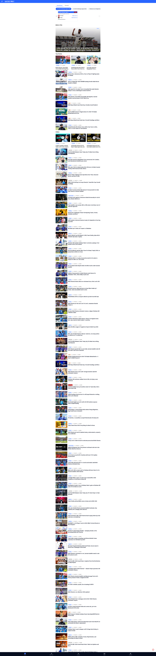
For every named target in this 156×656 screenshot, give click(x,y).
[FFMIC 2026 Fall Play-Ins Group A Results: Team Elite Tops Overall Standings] (61, 182)
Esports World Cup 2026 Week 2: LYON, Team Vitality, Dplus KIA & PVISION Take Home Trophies (84, 236)
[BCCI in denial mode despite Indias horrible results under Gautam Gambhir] (61, 265)
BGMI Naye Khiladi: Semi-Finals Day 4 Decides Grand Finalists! (83, 105)
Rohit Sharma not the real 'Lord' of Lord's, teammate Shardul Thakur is (83, 304)
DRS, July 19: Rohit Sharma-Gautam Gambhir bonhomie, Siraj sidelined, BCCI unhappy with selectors (82, 508)
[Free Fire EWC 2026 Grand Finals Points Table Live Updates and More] (61, 644)
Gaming (70, 72)
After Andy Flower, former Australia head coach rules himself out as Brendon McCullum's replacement (84, 622)
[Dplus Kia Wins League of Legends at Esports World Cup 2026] (61, 326)
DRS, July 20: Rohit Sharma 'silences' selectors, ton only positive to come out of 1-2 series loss (83, 334)
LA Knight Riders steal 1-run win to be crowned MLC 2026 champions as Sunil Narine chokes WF (82, 478)
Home (25, 654)
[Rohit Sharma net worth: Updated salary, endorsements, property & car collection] (61, 432)
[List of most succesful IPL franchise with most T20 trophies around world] (61, 454)
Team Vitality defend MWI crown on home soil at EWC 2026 (82, 501)
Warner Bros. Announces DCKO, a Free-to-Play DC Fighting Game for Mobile (83, 74)
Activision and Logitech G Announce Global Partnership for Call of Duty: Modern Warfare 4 (84, 198)
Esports (70, 79)
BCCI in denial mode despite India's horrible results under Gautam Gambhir (84, 266)
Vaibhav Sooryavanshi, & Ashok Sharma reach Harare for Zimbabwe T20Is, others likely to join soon (82, 273)
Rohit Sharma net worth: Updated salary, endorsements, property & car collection (84, 433)
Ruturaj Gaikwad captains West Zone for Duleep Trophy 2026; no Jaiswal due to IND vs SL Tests (84, 251)
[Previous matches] (57, 16)
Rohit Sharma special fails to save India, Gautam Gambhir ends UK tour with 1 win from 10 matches (84, 349)
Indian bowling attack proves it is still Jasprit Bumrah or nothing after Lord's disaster (83, 395)
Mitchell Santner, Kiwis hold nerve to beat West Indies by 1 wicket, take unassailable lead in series (82, 289)
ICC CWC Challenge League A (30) (63, 8)
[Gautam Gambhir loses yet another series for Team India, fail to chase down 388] (61, 386)
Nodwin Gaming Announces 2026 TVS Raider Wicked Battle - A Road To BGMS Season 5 (83, 357)
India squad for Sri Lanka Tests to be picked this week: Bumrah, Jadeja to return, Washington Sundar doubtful (78, 49)
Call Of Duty (70, 195)
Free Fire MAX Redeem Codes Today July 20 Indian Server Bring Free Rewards (83, 342)
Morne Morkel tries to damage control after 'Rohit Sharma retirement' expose (82, 599)
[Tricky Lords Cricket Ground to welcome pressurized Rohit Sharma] (61, 439)
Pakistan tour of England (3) (95, 8)
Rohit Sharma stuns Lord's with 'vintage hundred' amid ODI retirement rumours (82, 372)
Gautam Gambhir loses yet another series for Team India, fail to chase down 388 (83, 387)
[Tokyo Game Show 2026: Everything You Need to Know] (61, 424)
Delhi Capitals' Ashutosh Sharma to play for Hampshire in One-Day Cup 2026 (84, 220)
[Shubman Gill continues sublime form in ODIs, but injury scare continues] (61, 379)
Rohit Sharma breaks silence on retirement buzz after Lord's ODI (84, 281)
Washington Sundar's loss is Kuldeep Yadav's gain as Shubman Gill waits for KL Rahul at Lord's (84, 486)
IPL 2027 (78, 654)
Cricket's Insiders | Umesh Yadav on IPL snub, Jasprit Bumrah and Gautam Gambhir (63, 146)
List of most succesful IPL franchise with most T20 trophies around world (82, 455)
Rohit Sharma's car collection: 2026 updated (79, 592)
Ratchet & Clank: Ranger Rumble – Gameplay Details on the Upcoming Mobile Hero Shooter (82, 531)
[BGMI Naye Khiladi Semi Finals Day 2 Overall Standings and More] (61, 364)
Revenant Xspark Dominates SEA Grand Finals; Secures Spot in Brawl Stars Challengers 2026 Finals (83, 546)
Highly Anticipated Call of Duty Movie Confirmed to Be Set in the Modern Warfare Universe (83, 448)
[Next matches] (99, 16)
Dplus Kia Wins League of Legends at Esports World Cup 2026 (83, 327)
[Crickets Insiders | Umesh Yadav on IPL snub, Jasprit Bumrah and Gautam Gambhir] (63, 138)
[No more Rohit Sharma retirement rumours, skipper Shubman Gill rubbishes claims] (61, 311)
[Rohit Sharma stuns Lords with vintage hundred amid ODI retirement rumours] (61, 371)
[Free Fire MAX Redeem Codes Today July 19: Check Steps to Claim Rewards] (61, 492)
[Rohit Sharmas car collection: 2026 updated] (61, 591)
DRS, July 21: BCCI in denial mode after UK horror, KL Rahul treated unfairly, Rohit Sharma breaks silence (84, 167)
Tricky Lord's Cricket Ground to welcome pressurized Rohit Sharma (84, 440)
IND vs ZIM (51, 654)
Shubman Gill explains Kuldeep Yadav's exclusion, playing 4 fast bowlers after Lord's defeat (83, 243)
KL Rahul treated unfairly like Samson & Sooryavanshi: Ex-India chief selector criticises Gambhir (83, 190)
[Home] (10, 1)
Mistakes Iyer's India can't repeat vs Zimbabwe (79, 228)
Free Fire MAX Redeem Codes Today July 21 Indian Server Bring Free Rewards (83, 152)
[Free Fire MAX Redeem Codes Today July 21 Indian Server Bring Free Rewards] (61, 151)
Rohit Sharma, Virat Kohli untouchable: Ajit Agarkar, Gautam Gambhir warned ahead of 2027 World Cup (62, 68)
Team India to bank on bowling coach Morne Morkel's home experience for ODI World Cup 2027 (82, 539)
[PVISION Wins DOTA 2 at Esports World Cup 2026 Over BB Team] (61, 295)
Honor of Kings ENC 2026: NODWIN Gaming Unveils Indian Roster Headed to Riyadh (83, 82)
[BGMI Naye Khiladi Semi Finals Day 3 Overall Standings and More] (61, 119)
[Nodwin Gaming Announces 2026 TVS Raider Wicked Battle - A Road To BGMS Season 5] (61, 356)
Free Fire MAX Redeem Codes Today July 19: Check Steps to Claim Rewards (84, 493)
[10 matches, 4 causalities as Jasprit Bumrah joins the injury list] (61, 417)
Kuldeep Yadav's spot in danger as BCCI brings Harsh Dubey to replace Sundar (83, 629)
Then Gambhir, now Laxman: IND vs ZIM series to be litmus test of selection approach (84, 205)
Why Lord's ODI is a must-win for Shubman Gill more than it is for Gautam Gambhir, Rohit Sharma (84, 470)
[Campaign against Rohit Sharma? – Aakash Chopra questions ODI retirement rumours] (61, 568)
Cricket (98, 28)
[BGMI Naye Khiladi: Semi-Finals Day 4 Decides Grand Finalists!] (61, 104)
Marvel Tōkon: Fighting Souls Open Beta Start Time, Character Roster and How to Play (83, 175)
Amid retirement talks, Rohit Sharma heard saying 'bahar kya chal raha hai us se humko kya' (84, 516)
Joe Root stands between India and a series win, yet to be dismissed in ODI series (82, 607)
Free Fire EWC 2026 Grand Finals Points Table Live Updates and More (83, 645)
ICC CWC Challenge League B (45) (80, 8)
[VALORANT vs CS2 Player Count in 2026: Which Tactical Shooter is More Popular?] (61, 523)
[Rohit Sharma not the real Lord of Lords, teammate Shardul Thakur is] (61, 303)
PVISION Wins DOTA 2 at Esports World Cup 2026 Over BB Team (83, 296)
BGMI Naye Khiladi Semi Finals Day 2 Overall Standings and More (83, 364)
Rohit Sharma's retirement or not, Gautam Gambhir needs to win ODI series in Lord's (83, 554)
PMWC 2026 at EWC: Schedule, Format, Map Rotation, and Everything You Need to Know (82, 637)
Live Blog (70, 385)
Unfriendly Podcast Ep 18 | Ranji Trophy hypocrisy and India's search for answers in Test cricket (78, 146)
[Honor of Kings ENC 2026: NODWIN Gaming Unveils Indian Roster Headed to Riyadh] (61, 81)
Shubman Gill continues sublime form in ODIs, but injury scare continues (83, 379)
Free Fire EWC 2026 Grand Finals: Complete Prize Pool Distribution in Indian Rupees (84, 561)
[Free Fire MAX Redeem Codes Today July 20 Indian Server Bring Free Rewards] (61, 341)
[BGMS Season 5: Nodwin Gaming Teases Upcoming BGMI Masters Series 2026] (61, 614)
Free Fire (70, 150)
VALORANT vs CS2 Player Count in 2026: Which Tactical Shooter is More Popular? (84, 523)
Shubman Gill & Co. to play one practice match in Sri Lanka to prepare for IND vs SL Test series (82, 258)
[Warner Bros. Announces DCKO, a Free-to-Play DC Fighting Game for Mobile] (61, 73)
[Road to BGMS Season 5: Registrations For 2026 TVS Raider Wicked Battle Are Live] (61, 111)
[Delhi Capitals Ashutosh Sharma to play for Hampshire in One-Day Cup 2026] (61, 220)
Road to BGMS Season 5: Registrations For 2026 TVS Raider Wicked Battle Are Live (82, 112)
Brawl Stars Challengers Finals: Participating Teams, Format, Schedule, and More (83, 213)
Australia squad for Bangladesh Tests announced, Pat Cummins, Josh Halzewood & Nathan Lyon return (93, 68)
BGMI (69, 103)
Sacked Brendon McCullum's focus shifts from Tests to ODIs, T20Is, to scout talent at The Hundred (78, 68)
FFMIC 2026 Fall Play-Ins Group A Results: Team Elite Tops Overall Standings (84, 183)
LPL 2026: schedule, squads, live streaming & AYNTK (80, 584)
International (59, 5)
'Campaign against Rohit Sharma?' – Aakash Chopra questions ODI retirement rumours (84, 569)
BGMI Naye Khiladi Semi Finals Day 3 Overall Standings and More (83, 120)
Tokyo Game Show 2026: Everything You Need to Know (81, 425)
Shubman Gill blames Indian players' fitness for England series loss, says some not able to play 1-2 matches (83, 319)
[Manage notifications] (153, 650)
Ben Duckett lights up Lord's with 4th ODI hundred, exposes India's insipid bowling (82, 402)
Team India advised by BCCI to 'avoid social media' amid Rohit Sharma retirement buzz (83, 463)
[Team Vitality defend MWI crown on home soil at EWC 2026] (61, 500)
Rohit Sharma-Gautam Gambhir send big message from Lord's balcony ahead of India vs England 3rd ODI (83, 576)
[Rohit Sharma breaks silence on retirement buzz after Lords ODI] (61, 280)
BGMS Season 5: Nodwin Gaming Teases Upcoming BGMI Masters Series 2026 (83, 614)
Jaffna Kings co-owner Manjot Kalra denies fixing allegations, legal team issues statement (83, 410)
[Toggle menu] (2, 1)
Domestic (67, 5)
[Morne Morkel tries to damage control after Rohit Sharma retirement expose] (61, 598)
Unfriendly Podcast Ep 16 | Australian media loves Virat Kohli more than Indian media (94, 146)
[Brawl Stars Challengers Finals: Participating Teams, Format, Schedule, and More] (61, 212)
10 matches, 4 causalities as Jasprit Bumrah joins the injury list (83, 417)
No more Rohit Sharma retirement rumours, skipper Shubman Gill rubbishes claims (83, 311)
